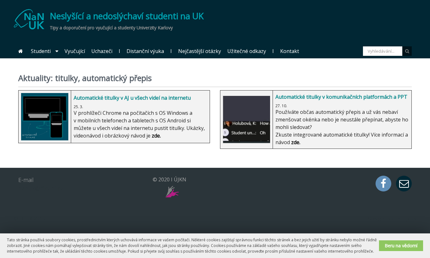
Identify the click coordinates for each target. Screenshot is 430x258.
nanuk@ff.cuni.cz (40, 188)
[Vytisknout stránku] (398, 77)
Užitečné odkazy (246, 51)
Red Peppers (401, 218)
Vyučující (75, 51)
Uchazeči (101, 51)
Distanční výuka (145, 51)
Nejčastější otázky (199, 51)
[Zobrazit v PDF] (408, 77)
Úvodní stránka (21, 51)
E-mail (404, 183)
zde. (295, 142)
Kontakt (289, 51)
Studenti (41, 51)
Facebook (383, 183)
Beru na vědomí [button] (401, 246)
